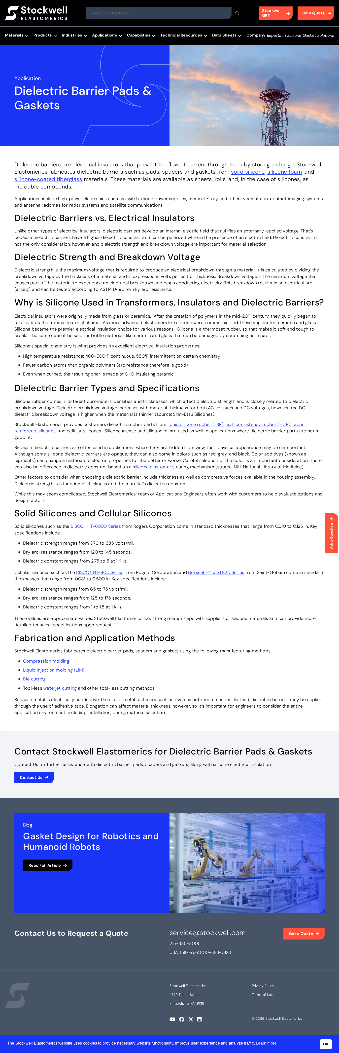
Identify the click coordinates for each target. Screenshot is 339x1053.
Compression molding (46, 661)
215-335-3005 (185, 943)
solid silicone (248, 171)
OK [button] (325, 1044)
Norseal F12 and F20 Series (216, 572)
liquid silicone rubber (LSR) (196, 424)
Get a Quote (313, 13)
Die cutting (34, 679)
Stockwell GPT (272, 13)
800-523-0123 (215, 952)
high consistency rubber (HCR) (258, 424)
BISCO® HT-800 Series (99, 572)
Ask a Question (331, 536)
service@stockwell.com (208, 932)
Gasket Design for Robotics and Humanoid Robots (91, 841)
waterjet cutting (60, 688)
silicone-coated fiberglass (48, 179)
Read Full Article (45, 865)
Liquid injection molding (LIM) (54, 670)
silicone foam (285, 171)
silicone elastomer (152, 467)
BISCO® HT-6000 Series (96, 526)
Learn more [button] (266, 1043)
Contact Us (31, 777)
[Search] (237, 13)
